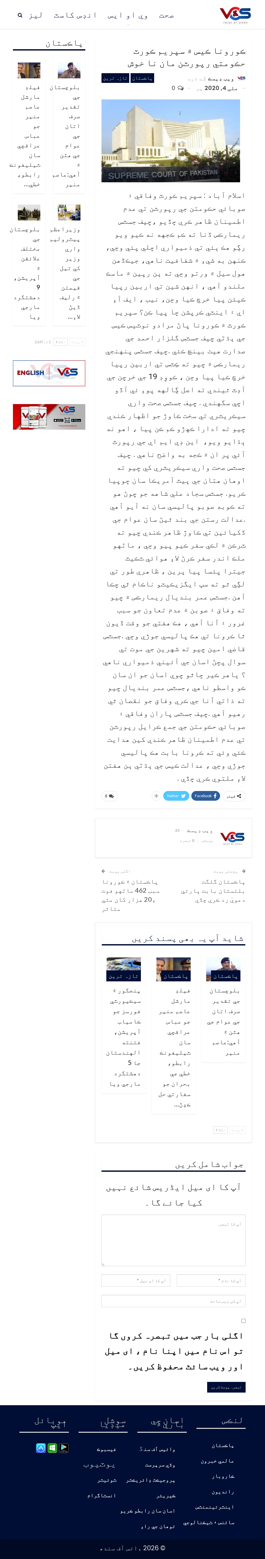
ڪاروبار (223, 1476)
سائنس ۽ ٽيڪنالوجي (208, 1522)
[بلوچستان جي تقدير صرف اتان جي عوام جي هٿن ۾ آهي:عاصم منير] (69, 70)
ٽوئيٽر (106, 1480)
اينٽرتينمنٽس (215, 1507)
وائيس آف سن (159, 1449)
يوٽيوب (99, 1462)
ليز (36, 14)
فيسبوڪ (106, 1449)
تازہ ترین (115, 77)
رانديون (223, 1492)
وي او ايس (128, 14)
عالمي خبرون (217, 1461)
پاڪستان (142, 77)
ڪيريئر (165, 1495)
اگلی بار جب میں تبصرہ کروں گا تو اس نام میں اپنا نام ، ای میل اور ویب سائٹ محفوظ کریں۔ (174, 1350)
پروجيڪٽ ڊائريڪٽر (150, 1480)
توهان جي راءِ (158, 1526)
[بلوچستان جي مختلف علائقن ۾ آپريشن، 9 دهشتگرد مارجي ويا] (29, 212)
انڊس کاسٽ (76, 14)
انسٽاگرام (101, 1495)
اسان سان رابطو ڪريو (147, 1511)
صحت (167, 14)
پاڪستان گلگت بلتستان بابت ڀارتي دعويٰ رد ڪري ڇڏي (213, 890)
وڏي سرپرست (160, 1465)
